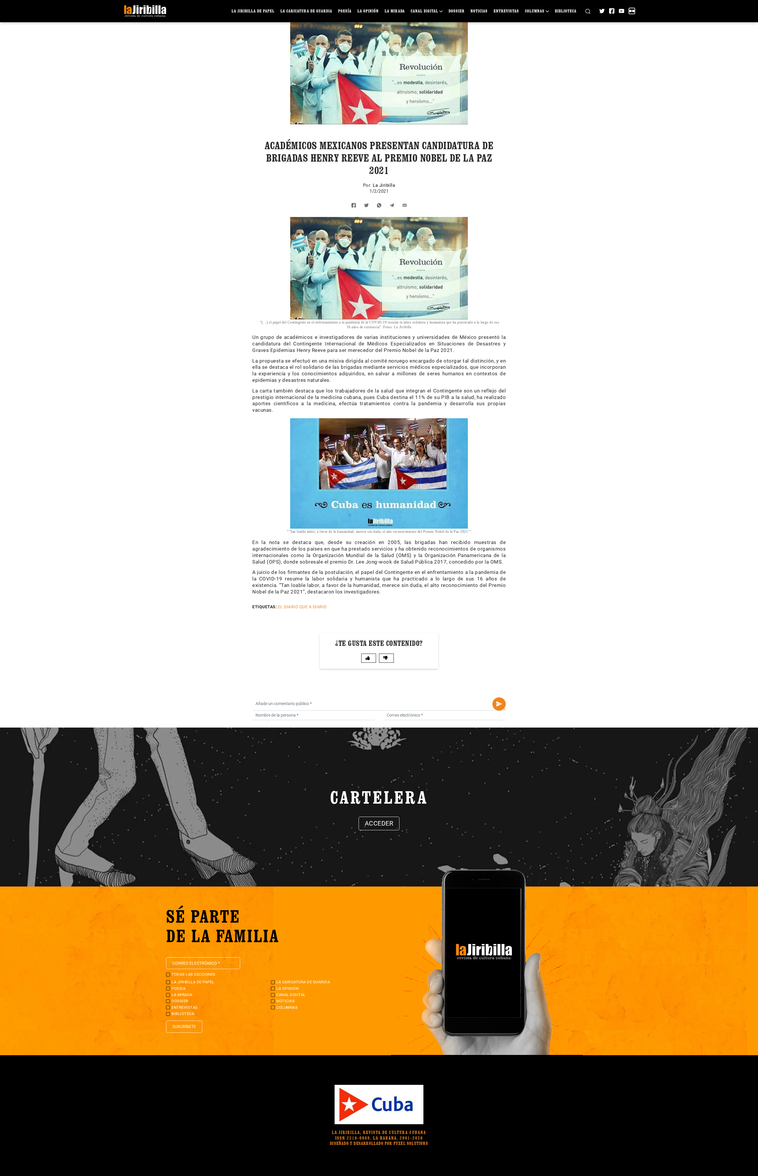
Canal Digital (424, 10)
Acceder (379, 823)
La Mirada (395, 10)
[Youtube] (621, 11)
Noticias (479, 10)
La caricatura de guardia (306, 10)
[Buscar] (587, 11)
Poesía (344, 10)
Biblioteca (565, 10)
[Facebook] (611, 11)
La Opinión (368, 10)
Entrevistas (506, 10)
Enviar (499, 704)
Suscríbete (184, 1026)
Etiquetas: (264, 606)
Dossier (457, 10)
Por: (368, 185)
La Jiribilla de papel (253, 10)
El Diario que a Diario (302, 606)
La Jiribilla (384, 185)
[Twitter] (602, 11)
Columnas (535, 10)
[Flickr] (632, 11)
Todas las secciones (193, 974)
